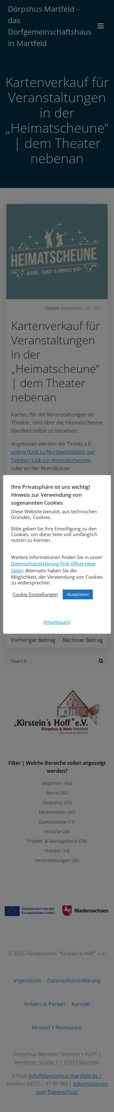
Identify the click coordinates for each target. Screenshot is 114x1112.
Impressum (57, 622)
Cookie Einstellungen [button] (35, 594)
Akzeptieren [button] (77, 594)
